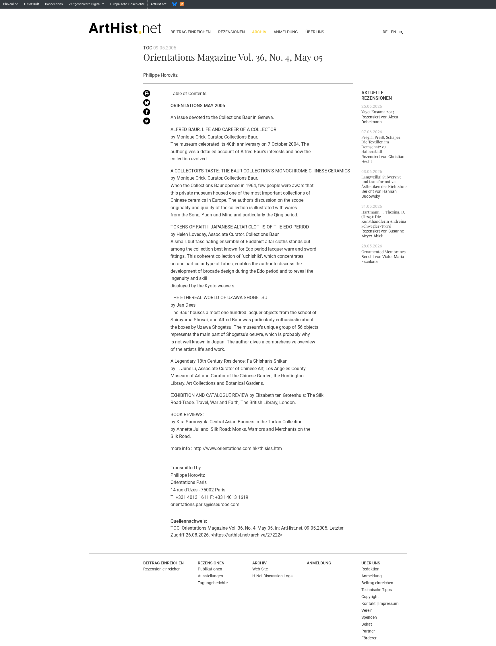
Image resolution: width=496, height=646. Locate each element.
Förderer (369, 638)
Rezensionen (231, 32)
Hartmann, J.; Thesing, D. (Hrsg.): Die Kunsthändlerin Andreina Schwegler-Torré (383, 218)
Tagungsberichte (213, 582)
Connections (54, 4)
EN (393, 32)
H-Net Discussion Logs (272, 576)
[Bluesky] (174, 4)
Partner (368, 631)
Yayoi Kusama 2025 (377, 111)
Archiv (259, 32)
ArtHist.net (158, 4)
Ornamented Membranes (383, 251)
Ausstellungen (210, 576)
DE (385, 32)
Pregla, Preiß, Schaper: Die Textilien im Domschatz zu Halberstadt (381, 144)
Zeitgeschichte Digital (85, 4)
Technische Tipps (376, 589)
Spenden (369, 617)
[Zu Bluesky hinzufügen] (152, 103)
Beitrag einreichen (190, 32)
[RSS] (182, 4)
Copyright (370, 596)
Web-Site (260, 569)
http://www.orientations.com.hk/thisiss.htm (237, 448)
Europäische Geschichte (127, 4)
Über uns (314, 32)
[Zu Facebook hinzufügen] (152, 113)
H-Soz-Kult (31, 4)
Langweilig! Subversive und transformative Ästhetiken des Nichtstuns (384, 181)
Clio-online (10, 4)
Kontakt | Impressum (379, 603)
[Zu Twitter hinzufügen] (152, 122)
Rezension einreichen (162, 569)
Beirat (366, 624)
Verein (367, 610)
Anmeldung (286, 32)
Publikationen (210, 569)
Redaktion (370, 569)
